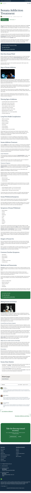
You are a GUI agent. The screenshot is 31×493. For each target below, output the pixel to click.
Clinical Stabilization (4, 456)
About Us (17, 449)
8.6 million (9, 365)
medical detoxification (21, 155)
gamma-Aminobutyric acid (18, 57)
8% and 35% (23, 369)
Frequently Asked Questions (20, 453)
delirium (17, 226)
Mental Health (3, 449)
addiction (5, 144)
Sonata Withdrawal (5, 378)
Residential (2, 459)
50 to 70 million (8, 368)
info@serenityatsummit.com (7, 463)
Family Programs (3, 460)
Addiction (2, 450)
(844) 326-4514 (11, 432)
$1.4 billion (11, 37)
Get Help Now (5, 19)
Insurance (17, 450)
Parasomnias (3, 267)
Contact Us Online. (16, 433)
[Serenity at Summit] (15, 479)
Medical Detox (3, 453)
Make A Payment (18, 456)
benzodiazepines (3, 36)
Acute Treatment (3, 457)
